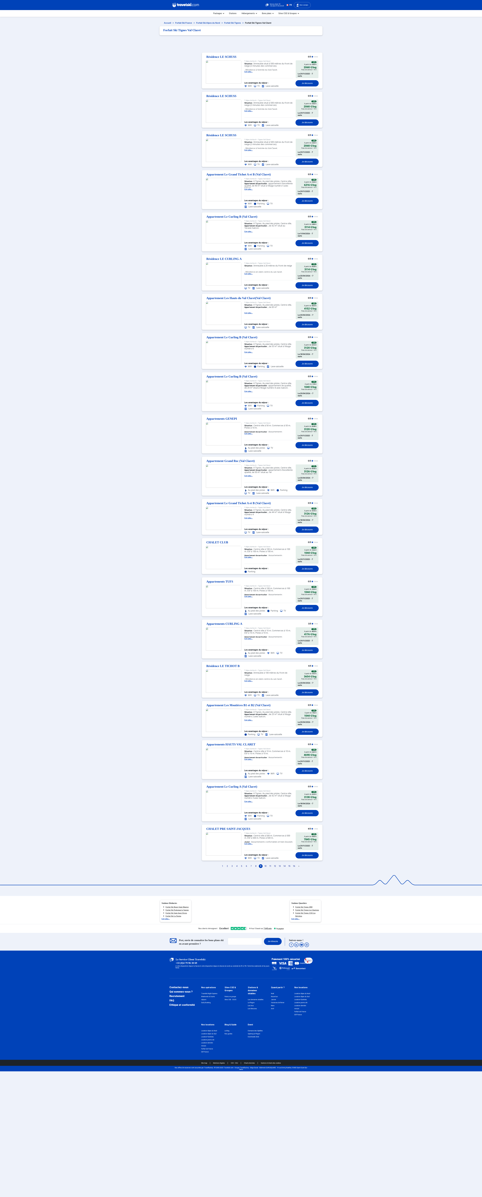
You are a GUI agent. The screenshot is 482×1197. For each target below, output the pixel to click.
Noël (272, 993)
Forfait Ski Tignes (232, 23)
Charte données (249, 1063)
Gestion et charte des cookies (271, 1063)
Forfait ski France (300, 1012)
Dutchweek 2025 (253, 1037)
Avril (272, 1009)
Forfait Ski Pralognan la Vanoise (177, 910)
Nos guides (228, 1034)
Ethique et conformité (182, 1004)
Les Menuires (252, 1009)
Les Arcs (251, 1006)
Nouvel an (274, 996)
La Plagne (251, 1002)
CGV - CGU (234, 1063)
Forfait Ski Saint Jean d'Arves (176, 913)
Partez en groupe (230, 996)
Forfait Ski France (184, 23)
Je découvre (307, 83)
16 (294, 866)
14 (284, 866)
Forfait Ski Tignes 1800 (303, 907)
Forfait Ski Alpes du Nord (208, 23)
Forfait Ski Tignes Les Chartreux (307, 910)
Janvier (273, 999)
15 (289, 866)
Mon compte (304, 5)
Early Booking (206, 1002)
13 (280, 866)
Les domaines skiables (255, 999)
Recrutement (177, 996)
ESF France (298, 1015)
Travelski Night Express (209, 993)
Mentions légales (219, 1063)
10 (265, 866)
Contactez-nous (178, 987)
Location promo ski (300, 1002)
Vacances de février (277, 1002)
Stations (232, 13)
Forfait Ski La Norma (173, 916)
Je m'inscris (273, 941)
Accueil (168, 23)
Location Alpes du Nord (302, 993)
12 (275, 866)
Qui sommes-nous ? (181, 991)
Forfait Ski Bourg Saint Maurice (177, 907)
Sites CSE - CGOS (230, 999)
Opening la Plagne (254, 1034)
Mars (273, 1006)
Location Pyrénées (300, 999)
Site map (204, 1063)
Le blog (227, 1031)
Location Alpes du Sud (302, 996)
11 (270, 866)
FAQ (171, 1000)
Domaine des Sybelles (255, 1031)
